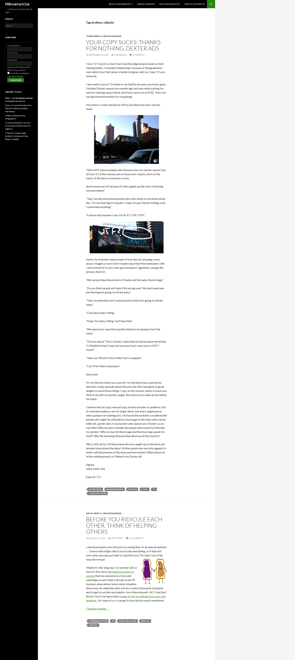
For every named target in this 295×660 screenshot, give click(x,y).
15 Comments (136, 538)
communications (98, 621)
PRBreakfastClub (17, 4)
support (93, 625)
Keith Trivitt (94, 513)
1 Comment (138, 55)
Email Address (14, 45)
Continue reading (97, 608)
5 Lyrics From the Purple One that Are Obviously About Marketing (18, 108)
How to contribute (195, 4)
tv (154, 489)
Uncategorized (111, 36)
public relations (128, 621)
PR (113, 621)
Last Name (12, 60)
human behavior (115, 489)
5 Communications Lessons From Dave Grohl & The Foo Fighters (18, 125)
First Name (12, 52)
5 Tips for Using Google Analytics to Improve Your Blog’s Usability (16, 136)
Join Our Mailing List (169, 4)
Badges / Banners (146, 4)
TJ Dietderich (94, 36)
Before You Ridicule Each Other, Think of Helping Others (124, 525)
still (109, 571)
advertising (95, 489)
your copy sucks (98, 493)
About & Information (119, 4)
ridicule (132, 489)
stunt (145, 489)
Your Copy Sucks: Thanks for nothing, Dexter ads (123, 45)
